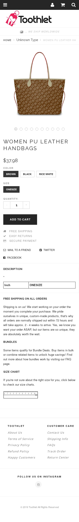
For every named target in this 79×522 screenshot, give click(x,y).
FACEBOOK (14, 257)
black (27, 174)
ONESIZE (11, 189)
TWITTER (49, 250)
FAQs (51, 445)
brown (11, 174)
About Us (15, 432)
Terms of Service (20, 439)
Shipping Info (57, 439)
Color (8, 168)
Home (7, 40)
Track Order (56, 451)
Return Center (58, 457)
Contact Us (55, 432)
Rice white (46, 174)
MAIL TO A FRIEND (19, 250)
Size (6, 183)
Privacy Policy (19, 445)
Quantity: (10, 198)
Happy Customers (21, 457)
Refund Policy (18, 451)
